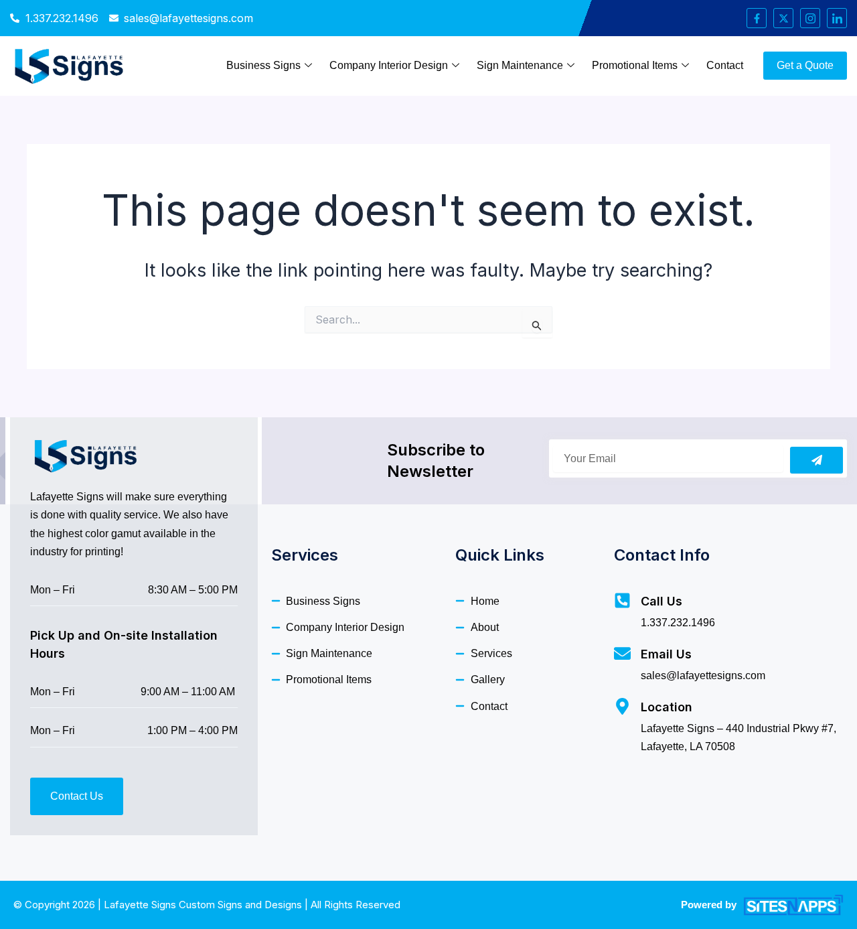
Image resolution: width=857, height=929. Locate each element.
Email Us (666, 654)
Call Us (661, 601)
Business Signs (263, 65)
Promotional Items (635, 65)
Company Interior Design (388, 65)
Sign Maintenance (520, 65)
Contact (724, 65)
